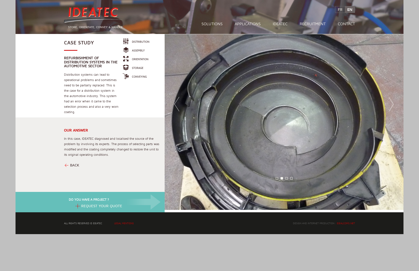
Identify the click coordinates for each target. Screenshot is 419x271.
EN (349, 9)
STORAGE (137, 67)
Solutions (212, 24)
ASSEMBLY (138, 50)
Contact (346, 24)
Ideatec (280, 24)
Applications (248, 24)
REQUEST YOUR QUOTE (101, 206)
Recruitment (313, 24)
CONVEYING (139, 76)
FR (340, 9)
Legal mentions (124, 223)
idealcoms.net (346, 223)
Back (74, 165)
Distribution (140, 41)
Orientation (140, 59)
